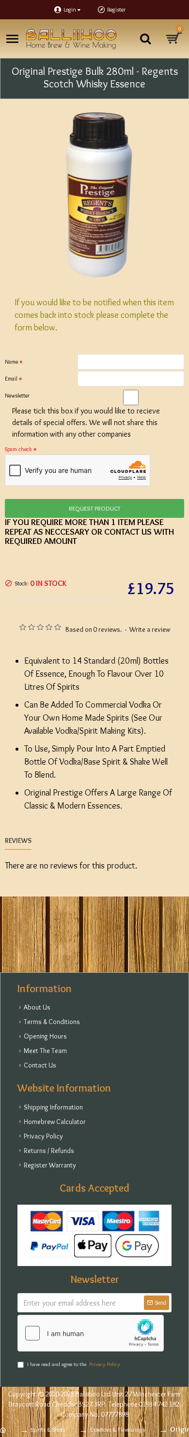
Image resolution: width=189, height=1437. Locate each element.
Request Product (94, 508)
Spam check (18, 449)
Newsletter (17, 395)
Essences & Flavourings (117, 1429)
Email (11, 378)
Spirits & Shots (48, 1429)
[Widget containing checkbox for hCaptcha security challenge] (90, 1333)
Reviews (18, 841)
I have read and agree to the (73, 1364)
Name (11, 361)
